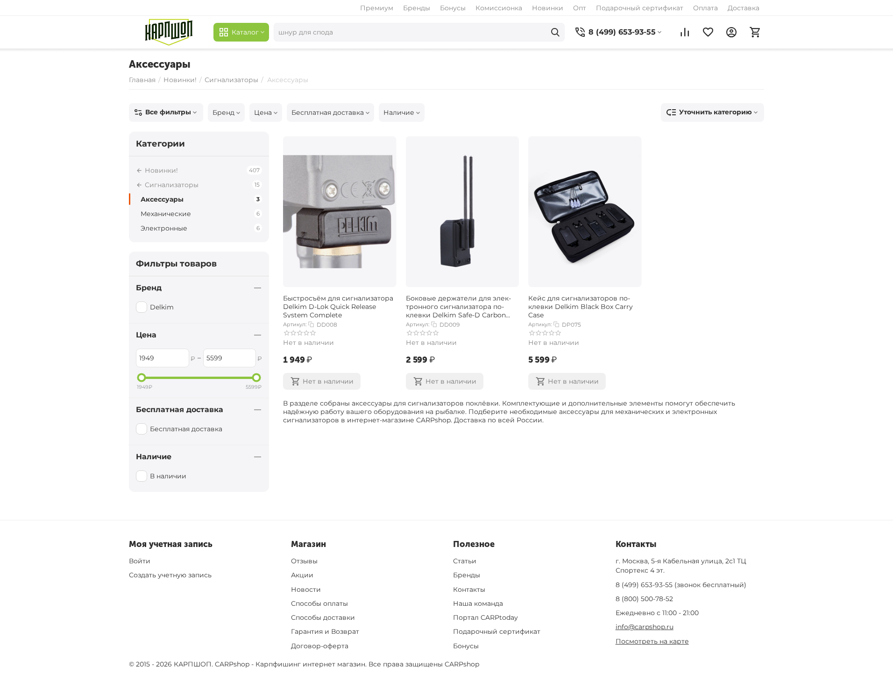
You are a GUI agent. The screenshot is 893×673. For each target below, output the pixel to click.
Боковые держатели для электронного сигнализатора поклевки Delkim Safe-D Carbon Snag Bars (458, 305)
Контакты (469, 589)
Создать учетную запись (170, 575)
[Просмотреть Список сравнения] (684, 32)
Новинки (547, 8)
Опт (579, 8)
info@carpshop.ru (644, 627)
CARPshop (462, 664)
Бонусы (453, 8)
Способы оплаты (319, 603)
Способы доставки (323, 617)
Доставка (743, 8)
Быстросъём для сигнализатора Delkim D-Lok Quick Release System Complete (338, 305)
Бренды (416, 8)
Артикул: (294, 324)
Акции (302, 575)
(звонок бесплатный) (681, 585)
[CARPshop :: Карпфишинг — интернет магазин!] (169, 32)
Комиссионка (498, 8)
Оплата (705, 8)
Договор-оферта (319, 646)
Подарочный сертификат (639, 8)
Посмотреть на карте (652, 641)
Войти (139, 561)
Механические (200, 214)
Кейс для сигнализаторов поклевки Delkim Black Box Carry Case (580, 305)
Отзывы (304, 561)
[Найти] (555, 32)
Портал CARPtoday (485, 617)
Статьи (464, 561)
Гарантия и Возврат (325, 631)
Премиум (376, 8)
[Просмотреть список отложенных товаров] (708, 32)
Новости (306, 589)
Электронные (200, 228)
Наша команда (478, 603)
